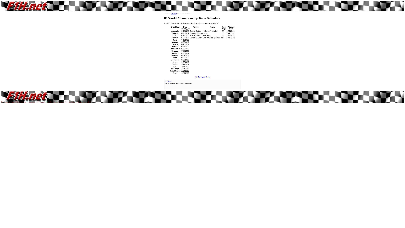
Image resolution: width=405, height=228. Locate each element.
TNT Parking (168, 81)
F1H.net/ (173, 14)
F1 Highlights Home (202, 77)
